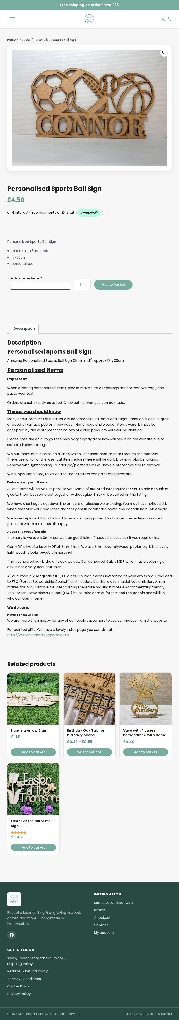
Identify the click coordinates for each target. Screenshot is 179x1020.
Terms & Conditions (24, 978)
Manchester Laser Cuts (114, 902)
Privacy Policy (19, 993)
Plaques (25, 40)
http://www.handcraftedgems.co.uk (38, 635)
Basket (100, 910)
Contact (101, 925)
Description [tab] (24, 328)
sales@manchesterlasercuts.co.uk (36, 958)
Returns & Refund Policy (27, 971)
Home (11, 40)
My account (104, 932)
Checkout (102, 917)
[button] (164, 53)
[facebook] (11, 935)
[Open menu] (12, 19)
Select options (89, 752)
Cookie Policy (18, 986)
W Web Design (146, 1014)
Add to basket (113, 284)
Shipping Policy (20, 963)
